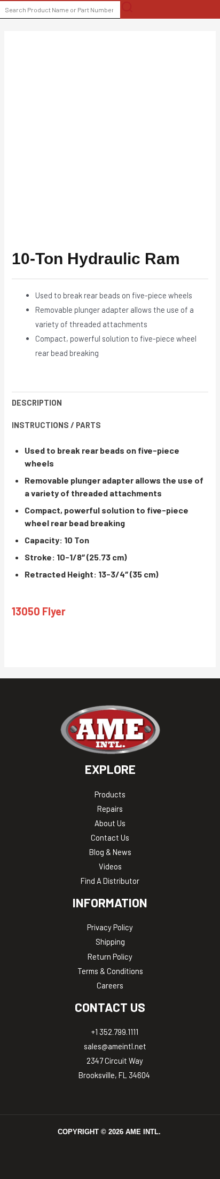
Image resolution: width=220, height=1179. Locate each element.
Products (110, 794)
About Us (110, 823)
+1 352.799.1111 (114, 1031)
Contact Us (110, 837)
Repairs (110, 808)
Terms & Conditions (110, 971)
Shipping (110, 941)
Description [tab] (37, 402)
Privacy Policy (110, 927)
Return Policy (110, 956)
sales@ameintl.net (114, 1046)
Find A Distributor (110, 880)
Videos (110, 866)
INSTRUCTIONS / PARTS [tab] (56, 425)
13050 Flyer (39, 611)
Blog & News (110, 852)
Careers (110, 985)
